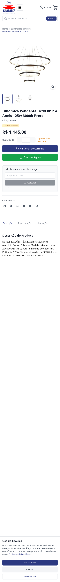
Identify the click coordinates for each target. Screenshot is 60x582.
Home (5, 28)
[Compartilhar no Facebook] (4, 206)
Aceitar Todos (30, 562)
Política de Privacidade (20, 554)
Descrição (7, 223)
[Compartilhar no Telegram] (24, 206)
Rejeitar (30, 569)
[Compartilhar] (37, 206)
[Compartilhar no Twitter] (11, 206)
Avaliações (43, 223)
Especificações (25, 223)
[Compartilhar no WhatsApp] (17, 206)
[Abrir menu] (20, 7)
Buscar (51, 18)
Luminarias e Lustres (21, 28)
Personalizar (30, 576)
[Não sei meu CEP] (30, 188)
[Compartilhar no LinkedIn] (30, 206)
